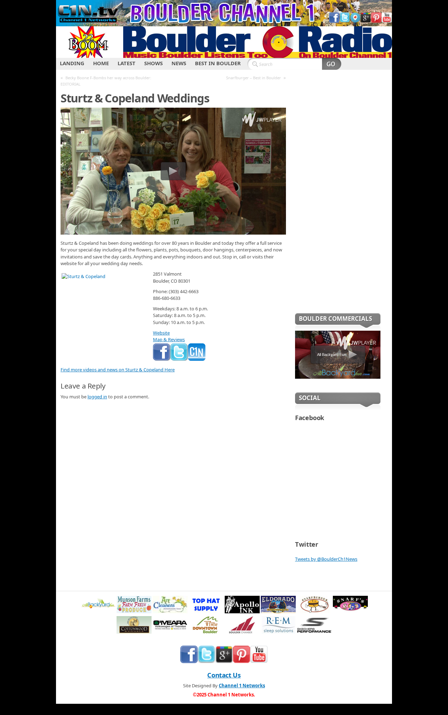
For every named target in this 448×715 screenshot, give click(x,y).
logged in (97, 396)
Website (161, 333)
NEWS (179, 63)
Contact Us (223, 675)
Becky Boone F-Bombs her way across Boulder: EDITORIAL (106, 81)
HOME (101, 63)
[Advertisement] (337, 196)
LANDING (72, 63)
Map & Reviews (169, 339)
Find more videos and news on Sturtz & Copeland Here (118, 369)
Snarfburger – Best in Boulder (253, 77)
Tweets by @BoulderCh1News (326, 559)
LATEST (126, 63)
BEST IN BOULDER (218, 63)
